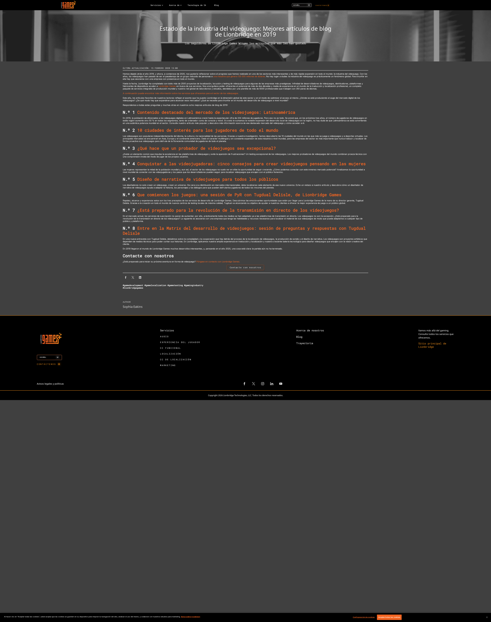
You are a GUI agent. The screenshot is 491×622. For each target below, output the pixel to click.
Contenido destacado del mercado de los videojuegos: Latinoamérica (216, 112)
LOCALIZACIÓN (170, 353)
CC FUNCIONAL (170, 348)
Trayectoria (304, 343)
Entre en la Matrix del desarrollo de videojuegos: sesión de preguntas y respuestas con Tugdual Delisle (244, 230)
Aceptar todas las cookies (389, 617)
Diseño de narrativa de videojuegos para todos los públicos (207, 179)
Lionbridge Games (167, 86)
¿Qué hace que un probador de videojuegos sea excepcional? (206, 148)
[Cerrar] (487, 617)
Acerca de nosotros (310, 330)
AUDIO (164, 336)
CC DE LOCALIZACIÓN (175, 359)
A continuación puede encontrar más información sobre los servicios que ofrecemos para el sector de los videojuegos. (181, 93)
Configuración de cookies (364, 617)
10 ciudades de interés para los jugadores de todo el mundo (207, 130)
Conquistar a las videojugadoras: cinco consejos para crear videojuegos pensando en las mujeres (251, 163)
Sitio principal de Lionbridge (432, 345)
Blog (299, 336)
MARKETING (168, 365)
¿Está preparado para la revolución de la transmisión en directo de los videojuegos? (238, 210)
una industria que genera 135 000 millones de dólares (239, 76)
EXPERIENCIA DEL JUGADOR (180, 342)
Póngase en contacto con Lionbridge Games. (218, 261)
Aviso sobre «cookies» (190, 617)
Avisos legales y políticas (50, 383)
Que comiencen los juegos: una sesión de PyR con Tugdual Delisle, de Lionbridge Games (239, 194)
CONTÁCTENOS (321, 5)
